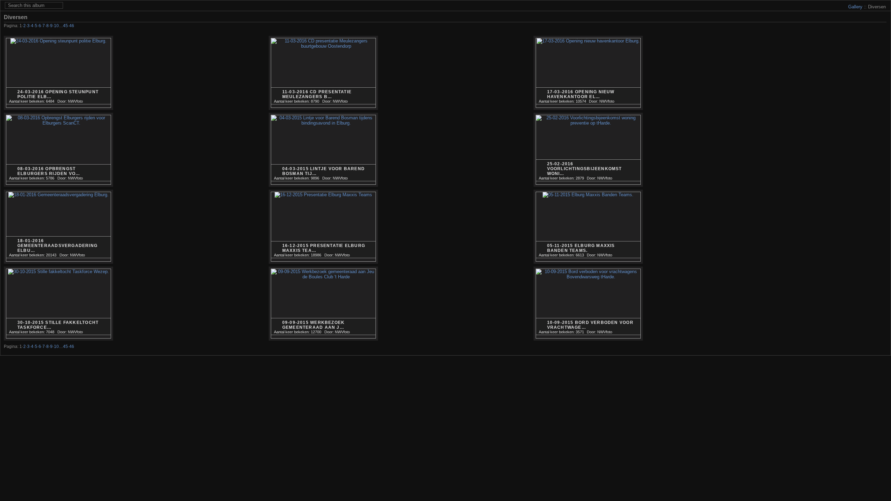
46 (71, 26)
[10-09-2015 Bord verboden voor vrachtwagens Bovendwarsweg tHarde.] (588, 304)
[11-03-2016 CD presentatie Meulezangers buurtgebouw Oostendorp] (323, 73)
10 (56, 26)
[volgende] (873, 26)
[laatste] (882, 26)
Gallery (855, 6)
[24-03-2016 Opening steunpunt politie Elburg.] (58, 73)
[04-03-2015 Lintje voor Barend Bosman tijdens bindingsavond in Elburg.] (323, 150)
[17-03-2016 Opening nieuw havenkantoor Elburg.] (588, 73)
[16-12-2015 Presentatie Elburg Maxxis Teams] (323, 227)
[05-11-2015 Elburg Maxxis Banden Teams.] (588, 227)
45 (65, 26)
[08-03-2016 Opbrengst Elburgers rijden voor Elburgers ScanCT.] (58, 150)
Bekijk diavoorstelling (882, 17)
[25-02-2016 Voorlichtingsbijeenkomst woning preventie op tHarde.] (588, 150)
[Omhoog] (864, 26)
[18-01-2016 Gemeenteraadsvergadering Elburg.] (58, 227)
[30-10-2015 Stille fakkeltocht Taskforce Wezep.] (58, 304)
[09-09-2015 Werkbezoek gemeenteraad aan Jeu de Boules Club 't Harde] (323, 304)
